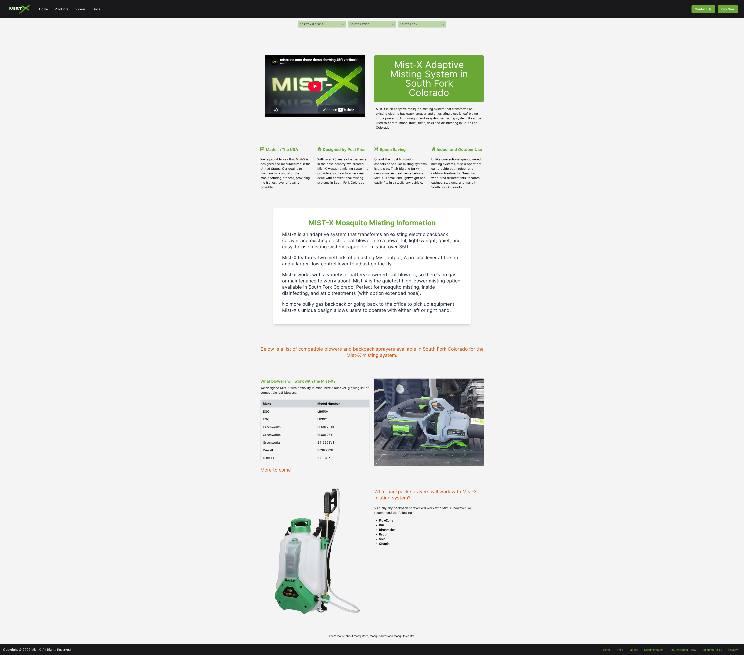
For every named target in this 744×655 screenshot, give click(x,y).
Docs (96, 9)
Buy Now (728, 9)
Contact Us (703, 9)
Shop (620, 649)
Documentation (653, 649)
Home (43, 9)
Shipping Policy (712, 649)
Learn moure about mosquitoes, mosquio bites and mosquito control (372, 636)
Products (61, 9)
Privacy (733, 649)
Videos (80, 9)
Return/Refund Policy (683, 649)
